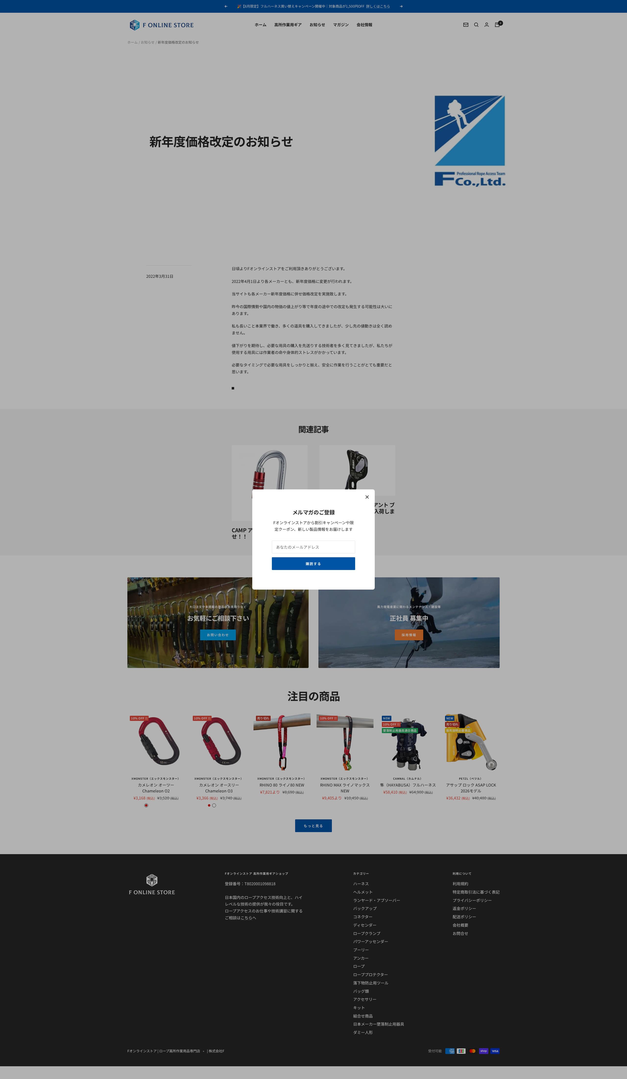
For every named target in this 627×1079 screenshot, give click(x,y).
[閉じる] (367, 497)
